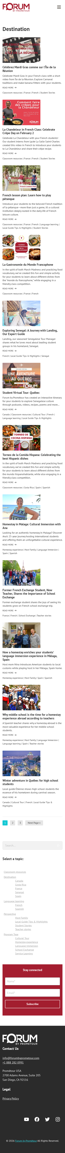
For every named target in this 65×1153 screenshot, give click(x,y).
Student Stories (47, 92)
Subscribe (32, 1004)
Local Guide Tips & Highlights (17, 227)
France (27, 92)
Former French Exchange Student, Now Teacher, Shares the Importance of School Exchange (29, 593)
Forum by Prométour (16, 7)
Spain (38, 487)
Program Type (11, 934)
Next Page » (34, 823)
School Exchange (27, 615)
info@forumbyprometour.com (21, 1058)
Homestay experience (13, 549)
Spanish (46, 487)
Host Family (30, 549)
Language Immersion (48, 549)
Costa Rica (29, 487)
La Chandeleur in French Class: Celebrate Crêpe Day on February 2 (29, 131)
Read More (8, 87)
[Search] (58, 845)
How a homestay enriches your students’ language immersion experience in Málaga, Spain (30, 655)
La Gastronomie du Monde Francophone (28, 264)
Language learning (49, 224)
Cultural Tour (39, 414)
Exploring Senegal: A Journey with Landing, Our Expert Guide (30, 332)
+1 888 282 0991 (13, 1062)
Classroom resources (12, 92)
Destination (10, 877)
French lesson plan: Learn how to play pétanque (27, 197)
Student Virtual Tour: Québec (21, 393)
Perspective (10, 914)
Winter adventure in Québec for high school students (30, 782)
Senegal (45, 355)
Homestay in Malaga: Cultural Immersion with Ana (32, 526)
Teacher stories (44, 615)
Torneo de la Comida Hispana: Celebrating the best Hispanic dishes (32, 456)
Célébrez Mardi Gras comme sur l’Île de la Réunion (29, 69)
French (35, 92)
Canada (6, 414)
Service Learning (24, 953)
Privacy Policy (11, 1098)
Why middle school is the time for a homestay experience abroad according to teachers (32, 716)
